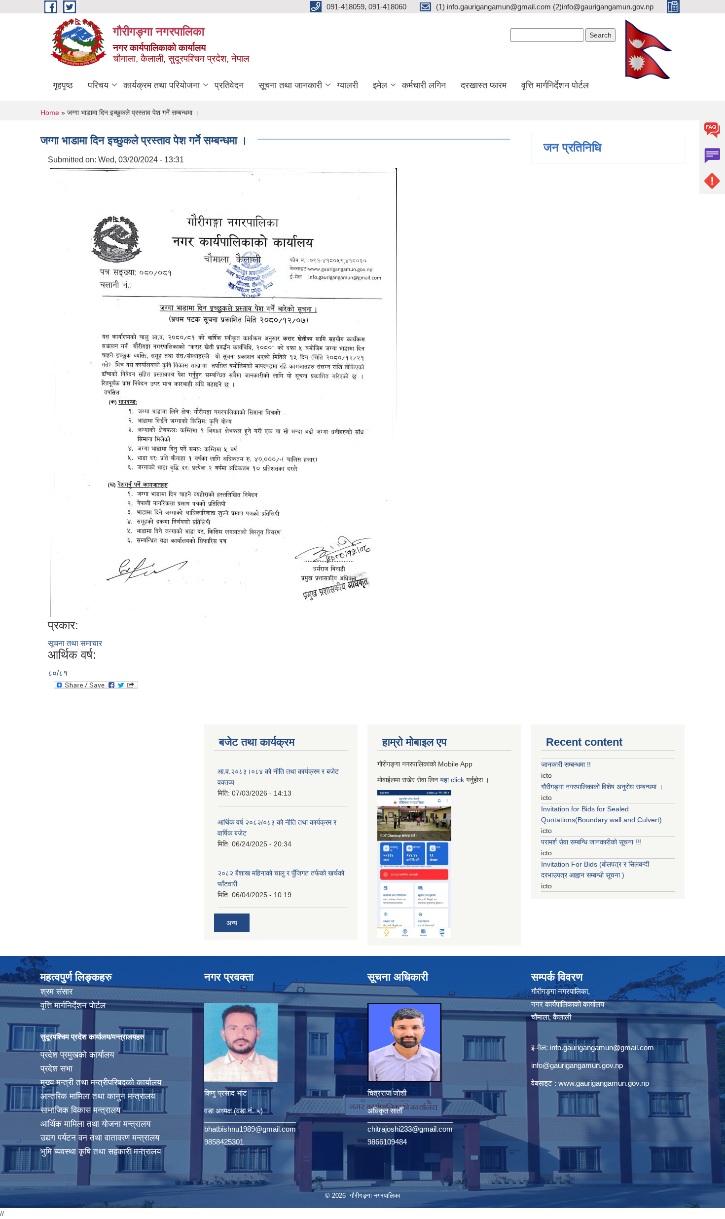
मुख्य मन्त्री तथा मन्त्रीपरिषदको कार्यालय (100, 1082)
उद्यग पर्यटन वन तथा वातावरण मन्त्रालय (99, 1138)
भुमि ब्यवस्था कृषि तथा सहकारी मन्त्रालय (100, 1151)
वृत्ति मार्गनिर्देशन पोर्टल (555, 85)
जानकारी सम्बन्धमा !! (566, 764)
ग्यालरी (347, 85)
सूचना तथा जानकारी (290, 85)
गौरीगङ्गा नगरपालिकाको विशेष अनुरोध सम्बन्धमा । (602, 787)
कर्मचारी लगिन (424, 85)
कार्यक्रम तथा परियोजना (161, 85)
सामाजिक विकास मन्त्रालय (80, 1110)
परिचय (98, 85)
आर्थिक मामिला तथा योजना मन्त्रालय (95, 1124)
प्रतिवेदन (229, 85)
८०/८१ (58, 673)
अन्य (231, 923)
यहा (445, 780)
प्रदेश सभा (56, 1068)
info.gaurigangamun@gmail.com (602, 1047)
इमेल (380, 85)
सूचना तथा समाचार (75, 643)
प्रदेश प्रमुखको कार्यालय (77, 1055)
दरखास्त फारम (484, 85)
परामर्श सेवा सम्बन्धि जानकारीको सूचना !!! (591, 842)
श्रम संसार (56, 991)
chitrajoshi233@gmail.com (410, 1129)
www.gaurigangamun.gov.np (603, 1083)
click (457, 780)
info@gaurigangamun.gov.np (577, 1065)
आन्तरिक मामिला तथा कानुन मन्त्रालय (97, 1096)
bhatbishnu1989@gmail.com (250, 1129)
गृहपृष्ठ (63, 85)
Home (49, 112)
